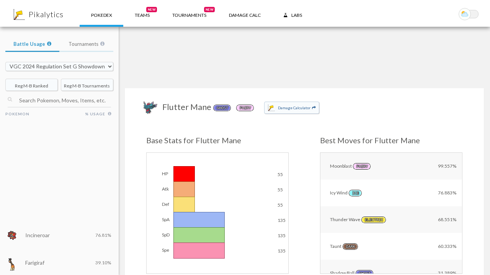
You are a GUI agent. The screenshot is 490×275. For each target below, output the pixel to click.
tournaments (192, 13)
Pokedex (101, 15)
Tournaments (83, 44)
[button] (142, 13)
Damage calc (245, 15)
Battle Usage (29, 44)
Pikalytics (46, 14)
